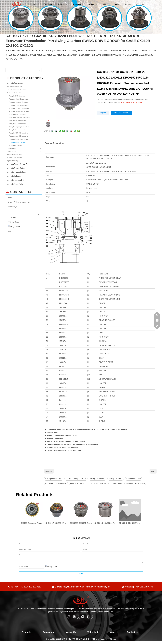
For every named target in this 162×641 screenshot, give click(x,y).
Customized (78, 4)
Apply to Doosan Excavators (19, 108)
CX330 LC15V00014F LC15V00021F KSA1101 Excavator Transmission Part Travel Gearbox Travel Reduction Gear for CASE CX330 (105, 523)
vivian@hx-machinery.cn (98, 586)
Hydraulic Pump (12, 161)
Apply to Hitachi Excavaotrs (18, 99)
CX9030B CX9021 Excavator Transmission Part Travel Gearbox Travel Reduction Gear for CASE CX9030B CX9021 (81, 523)
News (116, 4)
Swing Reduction (97, 479)
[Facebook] (69, 617)
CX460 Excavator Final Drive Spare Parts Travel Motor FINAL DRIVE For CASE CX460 (32, 523)
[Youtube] (83, 617)
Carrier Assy (116, 483)
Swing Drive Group (53, 479)
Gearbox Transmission (80, 483)
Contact (128, 4)
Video (105, 4)
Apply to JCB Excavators (17, 124)
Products (48, 4)
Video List (92, 632)
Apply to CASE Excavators (18, 142)
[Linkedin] (74, 617)
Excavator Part (100, 483)
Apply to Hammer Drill (15, 180)
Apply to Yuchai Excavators (18, 136)
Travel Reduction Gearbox (16, 90)
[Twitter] (78, 617)
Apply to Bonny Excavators (18, 139)
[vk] (92, 617)
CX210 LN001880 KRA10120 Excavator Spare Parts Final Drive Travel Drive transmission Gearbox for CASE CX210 (56, 523)
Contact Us (132, 632)
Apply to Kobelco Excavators (19, 105)
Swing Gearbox (115, 479)
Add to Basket (122, 113)
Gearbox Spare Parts (14, 157)
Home (35, 4)
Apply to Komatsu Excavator (19, 102)
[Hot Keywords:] (40, 70)
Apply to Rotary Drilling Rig (18, 164)
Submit (13, 218)
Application (62, 4)
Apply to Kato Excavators (17, 114)
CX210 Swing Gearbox (76, 479)
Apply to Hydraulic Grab (16, 172)
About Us (93, 4)
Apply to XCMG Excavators (18, 133)
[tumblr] (87, 617)
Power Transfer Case (14, 87)
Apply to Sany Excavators (18, 130)
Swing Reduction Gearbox (16, 93)
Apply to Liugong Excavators (19, 127)
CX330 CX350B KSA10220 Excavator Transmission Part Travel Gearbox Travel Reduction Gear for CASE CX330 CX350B (130, 523)
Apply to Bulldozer (14, 176)
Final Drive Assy (133, 479)
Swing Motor (11, 151)
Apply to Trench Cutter (16, 168)
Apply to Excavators (15, 83)
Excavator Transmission (55, 483)
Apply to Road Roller (15, 184)
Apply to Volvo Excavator (17, 120)
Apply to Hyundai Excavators (19, 111)
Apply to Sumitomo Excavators (19, 117)
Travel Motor (11, 148)
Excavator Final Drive (135, 483)
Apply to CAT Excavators (17, 96)
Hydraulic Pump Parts (14, 154)
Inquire (103, 113)
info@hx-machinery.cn (73, 586)
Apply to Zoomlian (15, 145)
